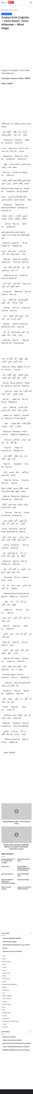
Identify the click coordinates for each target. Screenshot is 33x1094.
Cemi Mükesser (7, 998)
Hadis (4, 964)
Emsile (4, 976)
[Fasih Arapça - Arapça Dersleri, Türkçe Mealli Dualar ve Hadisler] (11, 2)
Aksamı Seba (6, 973)
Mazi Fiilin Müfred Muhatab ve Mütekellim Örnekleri (8, 881)
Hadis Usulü (5, 1018)
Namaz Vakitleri (7, 995)
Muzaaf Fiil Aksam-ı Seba (23, 860)
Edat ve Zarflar (6, 961)
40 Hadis (5, 1027)
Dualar (4, 970)
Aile (3, 993)
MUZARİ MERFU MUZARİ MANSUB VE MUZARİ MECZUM (23, 868)
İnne (3, 1010)
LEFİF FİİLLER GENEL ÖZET (23, 875)
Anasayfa (5, 10)
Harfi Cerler (5, 866)
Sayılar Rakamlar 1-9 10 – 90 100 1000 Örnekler (8, 861)
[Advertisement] (16, 49)
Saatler (4, 1001)
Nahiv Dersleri (6, 1004)
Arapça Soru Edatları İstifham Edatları (24, 888)
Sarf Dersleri (6, 978)
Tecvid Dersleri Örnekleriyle (10, 1021)
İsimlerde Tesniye (23, 880)
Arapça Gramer (13, 10)
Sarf (3, 956)
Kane (4, 1007)
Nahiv (4, 959)
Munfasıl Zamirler (7, 874)
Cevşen (4, 1015)
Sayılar (4, 981)
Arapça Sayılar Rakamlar (9, 984)
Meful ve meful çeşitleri (6, 888)
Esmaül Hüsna (6, 1013)
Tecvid (4, 967)
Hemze (4, 987)
